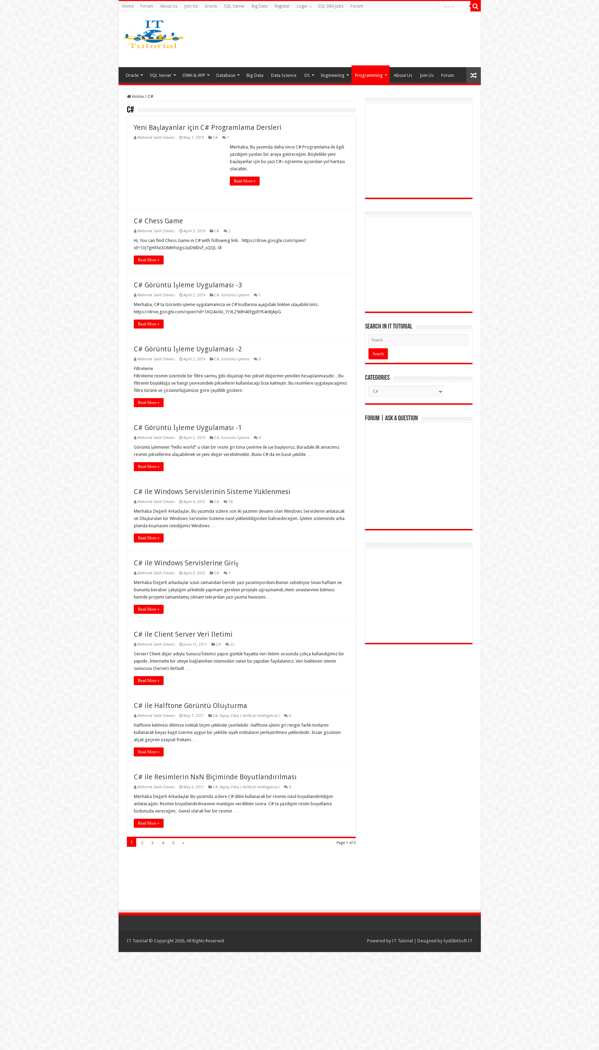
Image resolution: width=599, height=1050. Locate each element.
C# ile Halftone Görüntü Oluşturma (190, 705)
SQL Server (234, 6)
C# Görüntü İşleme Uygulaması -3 (188, 285)
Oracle (211, 6)
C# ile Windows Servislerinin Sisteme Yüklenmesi (212, 491)
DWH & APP (194, 75)
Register (282, 6)
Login (302, 6)
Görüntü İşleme (235, 295)
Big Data (260, 6)
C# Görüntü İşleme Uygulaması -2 (188, 349)
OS (307, 75)
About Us (168, 6)
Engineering (333, 75)
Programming (369, 75)
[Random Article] (473, 75)
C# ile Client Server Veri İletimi (183, 634)
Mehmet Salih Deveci (156, 137)
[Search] (475, 6)
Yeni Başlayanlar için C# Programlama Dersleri (207, 127)
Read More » (244, 181)
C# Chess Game (158, 221)
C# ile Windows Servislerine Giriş (186, 563)
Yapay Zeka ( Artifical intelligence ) (249, 716)
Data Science (283, 75)
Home (127, 6)
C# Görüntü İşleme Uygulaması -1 (188, 427)
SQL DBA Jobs (331, 6)
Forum (146, 6)
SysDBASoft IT (457, 940)
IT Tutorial (402, 940)
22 (232, 644)
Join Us (191, 6)
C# (215, 137)
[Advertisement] (354, 39)
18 (230, 502)
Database (225, 75)
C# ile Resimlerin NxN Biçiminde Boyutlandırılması (215, 777)
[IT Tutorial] (154, 33)
